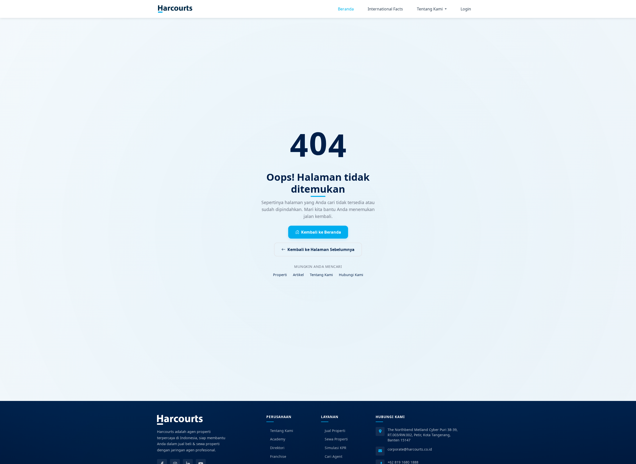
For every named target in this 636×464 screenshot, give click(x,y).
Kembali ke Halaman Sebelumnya (321, 249)
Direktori (277, 447)
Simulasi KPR (335, 447)
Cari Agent (333, 456)
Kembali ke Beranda (321, 232)
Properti (280, 274)
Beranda (346, 9)
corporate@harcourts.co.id (410, 449)
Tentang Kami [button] (430, 9)
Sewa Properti (336, 439)
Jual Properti (335, 430)
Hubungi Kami (351, 274)
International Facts (385, 9)
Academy (277, 439)
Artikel (298, 274)
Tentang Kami (321, 274)
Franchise (278, 456)
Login (466, 9)
